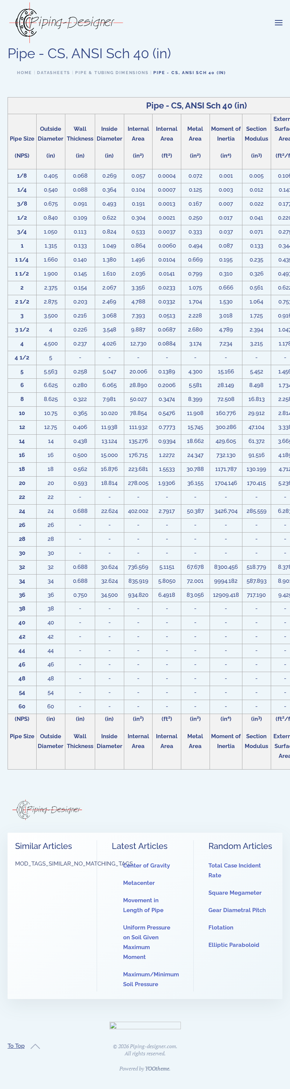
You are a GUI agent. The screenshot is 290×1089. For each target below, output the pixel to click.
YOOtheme (157, 1068)
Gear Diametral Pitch (237, 910)
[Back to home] (66, 22)
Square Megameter (235, 892)
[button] (278, 22)
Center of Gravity (146, 865)
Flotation (220, 927)
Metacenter (139, 883)
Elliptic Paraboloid (233, 945)
